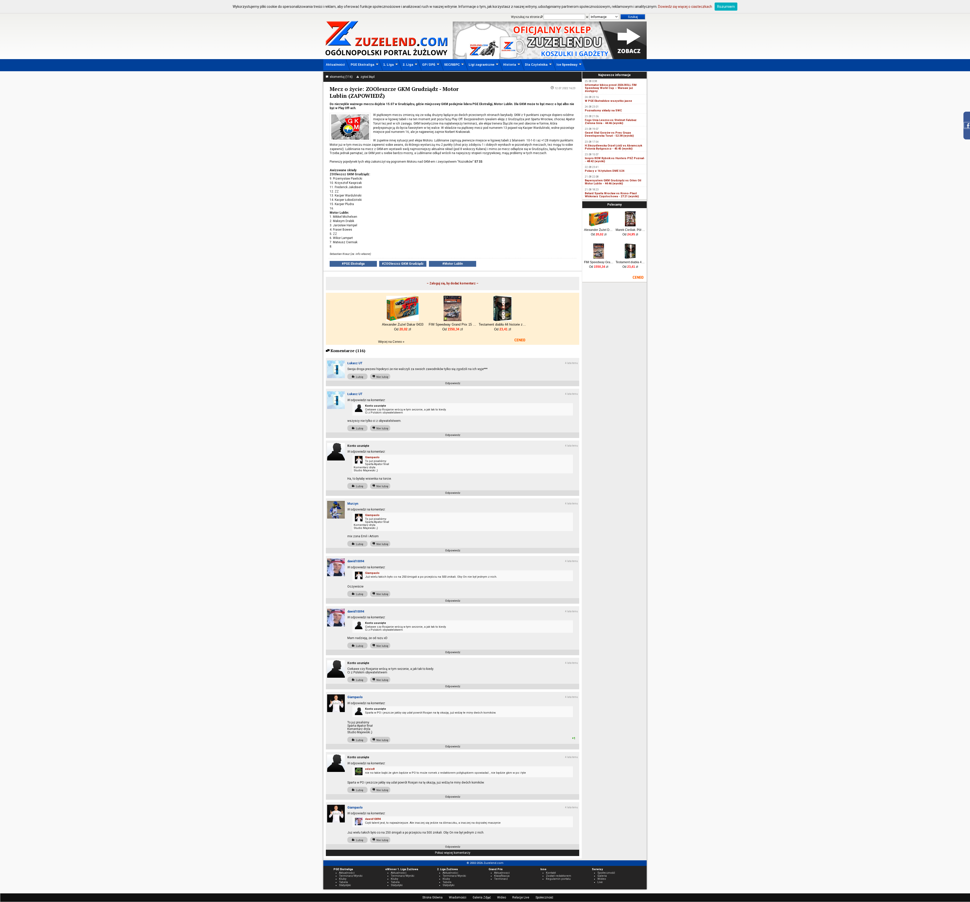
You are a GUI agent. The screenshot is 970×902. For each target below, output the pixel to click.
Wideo (501, 897)
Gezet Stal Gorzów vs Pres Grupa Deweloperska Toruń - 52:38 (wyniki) (609, 134)
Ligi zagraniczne (481, 64)
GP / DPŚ (428, 64)
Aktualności (335, 64)
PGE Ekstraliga (362, 64)
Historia (509, 64)
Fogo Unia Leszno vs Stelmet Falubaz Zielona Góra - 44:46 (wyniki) (611, 121)
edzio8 (369, 769)
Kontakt (551, 872)
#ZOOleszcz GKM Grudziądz (403, 263)
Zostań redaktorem (558, 875)
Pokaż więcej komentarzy (452, 853)
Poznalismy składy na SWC (603, 110)
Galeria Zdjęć (482, 897)
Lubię (358, 377)
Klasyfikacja (502, 875)
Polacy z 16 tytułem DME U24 (604, 171)
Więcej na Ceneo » (391, 342)
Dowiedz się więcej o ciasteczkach (685, 7)
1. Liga (388, 64)
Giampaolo (372, 457)
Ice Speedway (566, 64)
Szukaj (633, 17)
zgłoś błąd (367, 77)
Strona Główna (432, 897)
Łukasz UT (354, 363)
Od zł (599, 234)
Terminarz (501, 879)
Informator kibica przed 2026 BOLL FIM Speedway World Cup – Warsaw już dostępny (611, 88)
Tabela (343, 882)
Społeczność (544, 897)
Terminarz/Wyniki (350, 875)
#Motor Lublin (452, 263)
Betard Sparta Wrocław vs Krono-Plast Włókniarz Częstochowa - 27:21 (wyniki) (612, 195)
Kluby (342, 879)
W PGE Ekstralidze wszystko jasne (608, 101)
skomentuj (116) (340, 77)
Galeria (602, 875)
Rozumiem (726, 7)
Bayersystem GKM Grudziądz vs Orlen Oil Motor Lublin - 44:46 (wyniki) (613, 182)
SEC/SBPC (452, 64)
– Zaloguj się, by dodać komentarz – (452, 283)
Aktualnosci (502, 872)
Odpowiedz (452, 383)
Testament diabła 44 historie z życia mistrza (630, 262)
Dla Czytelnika (536, 64)
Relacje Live (520, 897)
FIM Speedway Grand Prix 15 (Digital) (599, 262)
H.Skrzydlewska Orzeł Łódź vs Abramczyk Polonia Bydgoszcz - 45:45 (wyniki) (613, 147)
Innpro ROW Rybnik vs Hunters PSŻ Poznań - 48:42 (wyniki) (614, 160)
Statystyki (345, 885)
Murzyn (352, 503)
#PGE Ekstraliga (353, 263)
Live (600, 882)
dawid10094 (355, 561)
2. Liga (408, 64)
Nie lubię (381, 377)
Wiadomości (457, 897)
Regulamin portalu (558, 879)
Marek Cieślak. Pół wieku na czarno (630, 230)
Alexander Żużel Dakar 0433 (599, 230)
